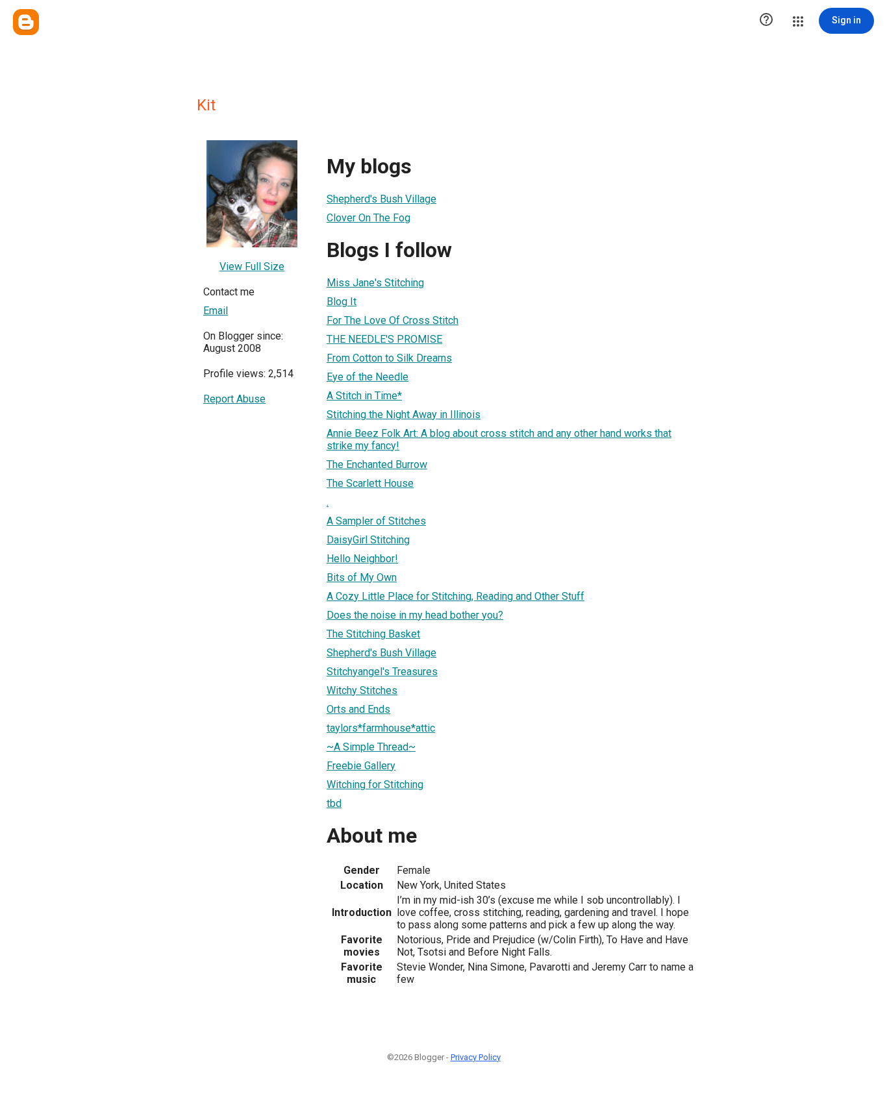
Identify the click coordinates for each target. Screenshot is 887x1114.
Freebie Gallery (361, 766)
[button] (766, 20)
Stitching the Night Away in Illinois (404, 414)
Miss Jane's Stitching (375, 283)
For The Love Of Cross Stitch (392, 320)
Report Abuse (234, 399)
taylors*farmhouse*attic (381, 728)
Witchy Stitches (362, 690)
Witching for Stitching (375, 784)
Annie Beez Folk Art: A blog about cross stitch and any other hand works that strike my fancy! (499, 439)
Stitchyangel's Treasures (382, 671)
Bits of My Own (362, 577)
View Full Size (251, 266)
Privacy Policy (476, 1057)
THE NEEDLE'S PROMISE (384, 339)
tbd (334, 803)
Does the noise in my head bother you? (415, 615)
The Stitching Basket (373, 634)
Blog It (341, 301)
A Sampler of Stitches (376, 521)
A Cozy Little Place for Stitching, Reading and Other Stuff (455, 596)
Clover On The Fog (368, 218)
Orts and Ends (358, 709)
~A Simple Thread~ (371, 747)
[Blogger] (26, 22)
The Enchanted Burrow (377, 464)
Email (215, 310)
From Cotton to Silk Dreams (389, 358)
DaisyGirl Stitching (368, 540)
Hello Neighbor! (362, 558)
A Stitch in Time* (364, 396)
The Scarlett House (370, 483)
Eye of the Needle (367, 377)
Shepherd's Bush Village (381, 199)
